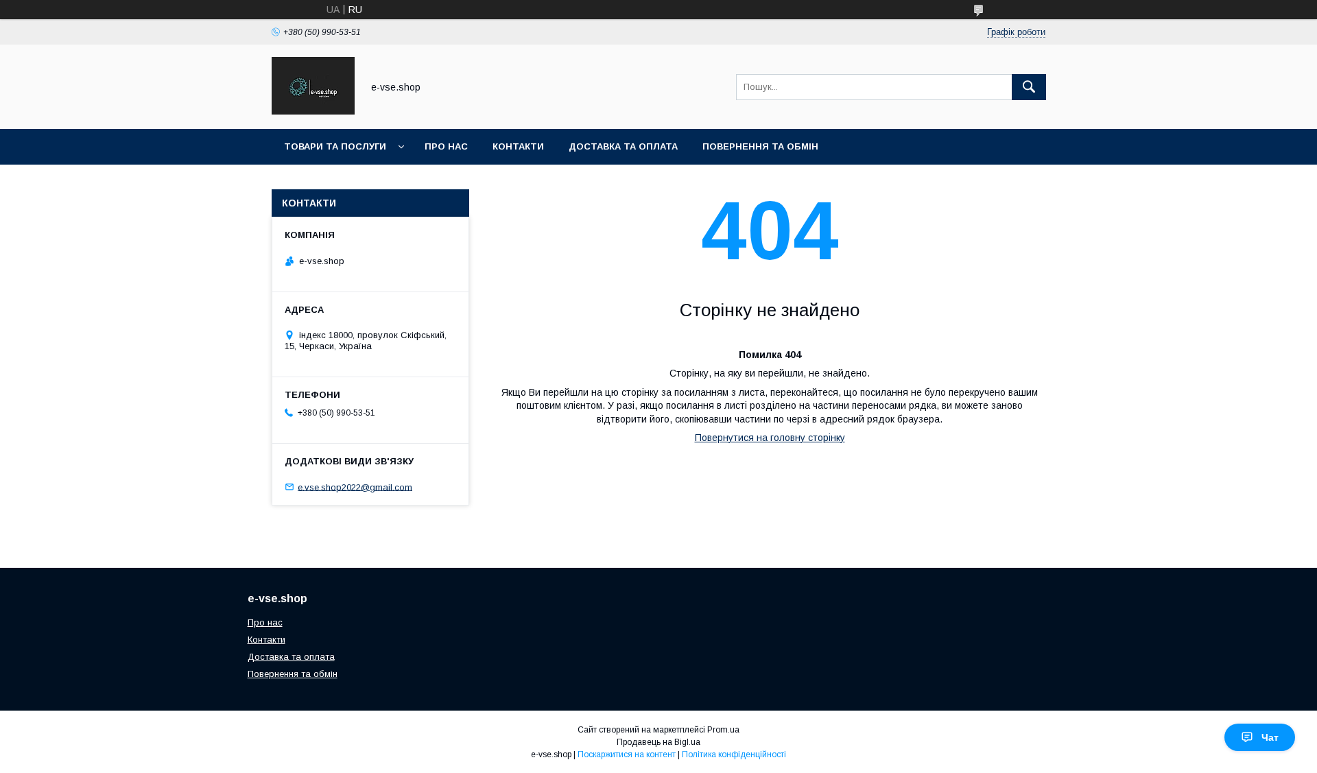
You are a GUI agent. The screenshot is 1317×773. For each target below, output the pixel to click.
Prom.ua (723, 730)
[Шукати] (1029, 87)
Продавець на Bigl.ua (658, 742)
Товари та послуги (335, 146)
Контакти (518, 146)
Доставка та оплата (623, 146)
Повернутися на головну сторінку (770, 437)
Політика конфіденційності (734, 754)
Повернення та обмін (760, 146)
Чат (1270, 737)
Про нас (446, 146)
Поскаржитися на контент (627, 754)
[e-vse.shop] (313, 111)
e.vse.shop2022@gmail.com (355, 486)
